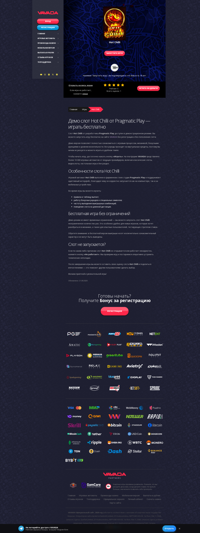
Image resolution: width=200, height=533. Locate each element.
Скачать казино (154, 499)
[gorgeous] (122, 85)
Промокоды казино (47, 43)
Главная (41, 33)
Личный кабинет (135, 499)
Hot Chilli (95, 109)
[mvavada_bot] (57, 74)
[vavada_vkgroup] (49, 74)
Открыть (169, 528)
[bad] (105, 85)
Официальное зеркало (114, 499)
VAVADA (113, 137)
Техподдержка (44, 62)
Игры (84, 109)
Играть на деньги (148, 88)
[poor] (109, 85)
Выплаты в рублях (46, 52)
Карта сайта (115, 503)
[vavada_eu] (53, 74)
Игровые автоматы (46, 38)
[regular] (113, 85)
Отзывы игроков (45, 57)
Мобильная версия (46, 48)
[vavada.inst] (45, 74)
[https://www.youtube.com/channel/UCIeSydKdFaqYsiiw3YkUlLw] (41, 74)
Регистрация (48, 27)
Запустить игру (114, 53)
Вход (48, 21)
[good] (118, 85)
